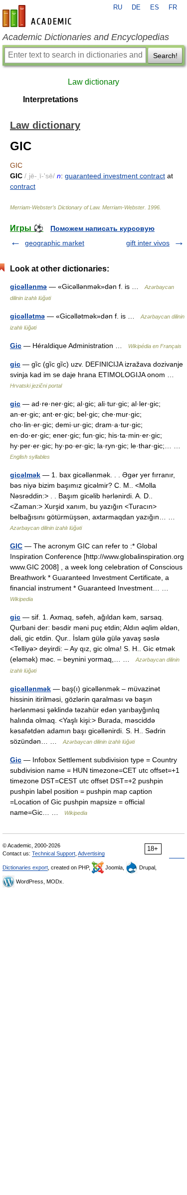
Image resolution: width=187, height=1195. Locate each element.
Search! (165, 56)
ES (154, 7)
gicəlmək (25, 475)
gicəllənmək (30, 689)
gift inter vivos (148, 243)
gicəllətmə (27, 316)
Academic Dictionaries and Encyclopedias (85, 37)
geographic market (54, 243)
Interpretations (50, 99)
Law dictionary (93, 82)
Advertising (91, 853)
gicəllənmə (28, 286)
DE (136, 7)
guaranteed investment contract (115, 176)
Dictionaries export (25, 867)
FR (173, 7)
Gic (15, 346)
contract (22, 186)
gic (15, 364)
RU (117, 7)
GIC (16, 546)
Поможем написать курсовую (102, 228)
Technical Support (53, 853)
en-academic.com (38, 16)
